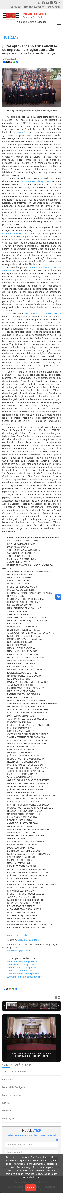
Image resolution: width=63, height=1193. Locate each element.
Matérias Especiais (11, 1094)
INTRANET (16, 7)
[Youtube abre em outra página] (47, 3)
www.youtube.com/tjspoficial (22, 967)
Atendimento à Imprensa (15, 1071)
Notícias (6, 1102)
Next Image (58, 1038)
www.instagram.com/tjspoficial (23, 973)
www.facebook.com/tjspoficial (22, 961)
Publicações (8, 1118)
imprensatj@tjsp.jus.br (19, 950)
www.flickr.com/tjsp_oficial (20, 970)
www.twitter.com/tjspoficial (21, 964)
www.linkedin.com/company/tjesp (24, 976)
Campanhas (8, 1079)
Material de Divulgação (14, 1087)
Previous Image (4, 1038)
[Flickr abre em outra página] (51, 3)
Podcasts (6, 1110)
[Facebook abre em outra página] (43, 3)
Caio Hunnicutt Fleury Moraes (36, 181)
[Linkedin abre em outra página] (59, 3)
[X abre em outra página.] (39, 3)
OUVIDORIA (55, 7)
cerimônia (18, 132)
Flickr (24, 935)
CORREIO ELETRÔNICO (35, 7)
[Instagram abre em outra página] (55, 3)
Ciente (30, 1187)
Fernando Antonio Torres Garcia (43, 313)
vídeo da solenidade (28, 939)
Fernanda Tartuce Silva (15, 233)
